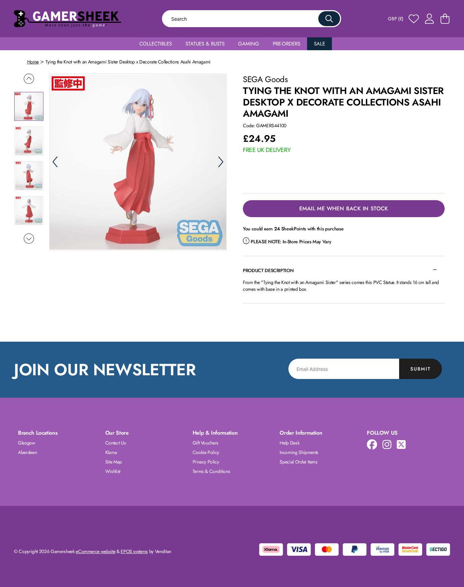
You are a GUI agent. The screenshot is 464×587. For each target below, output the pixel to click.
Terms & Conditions (211, 471)
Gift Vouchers (205, 442)
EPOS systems (134, 551)
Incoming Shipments (299, 452)
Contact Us (115, 442)
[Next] (220, 161)
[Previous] (55, 161)
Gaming (248, 43)
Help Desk (289, 442)
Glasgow (26, 442)
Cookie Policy (206, 452)
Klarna (111, 452)
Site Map (113, 461)
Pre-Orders (286, 43)
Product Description (268, 270)
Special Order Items (298, 461)
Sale (319, 43)
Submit (420, 368)
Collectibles (155, 43)
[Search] (329, 18)
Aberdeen (27, 452)
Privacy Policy (206, 461)
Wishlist (112, 471)
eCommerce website (95, 551)
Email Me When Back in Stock (343, 208)
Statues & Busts (205, 43)
